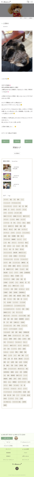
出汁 (8, 362)
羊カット (25, 342)
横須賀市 (5, 378)
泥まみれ (21, 282)
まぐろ (27, 289)
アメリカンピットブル (8, 259)
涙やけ (19, 348)
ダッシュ (5, 249)
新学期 (5, 285)
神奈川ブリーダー (22, 252)
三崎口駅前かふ (22, 292)
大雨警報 (25, 372)
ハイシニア (26, 358)
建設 (8, 375)
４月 (7, 322)
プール (16, 398)
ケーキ (5, 226)
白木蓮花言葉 (27, 272)
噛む (9, 242)
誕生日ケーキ (11, 226)
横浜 (14, 295)
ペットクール (13, 348)
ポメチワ (5, 262)
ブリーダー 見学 (18, 212)
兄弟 (14, 395)
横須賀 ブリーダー (17, 216)
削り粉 (15, 358)
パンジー (11, 272)
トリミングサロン (26, 232)
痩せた (26, 242)
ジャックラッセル (16, 262)
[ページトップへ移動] (16, 438)
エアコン (5, 385)
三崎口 (16, 289)
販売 (18, 199)
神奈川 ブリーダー (8, 216)
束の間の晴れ (6, 372)
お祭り (15, 378)
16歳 (8, 348)
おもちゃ (5, 338)
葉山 (11, 199)
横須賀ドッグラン (7, 312)
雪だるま (22, 249)
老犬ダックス (26, 345)
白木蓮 (21, 272)
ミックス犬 (12, 219)
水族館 (13, 279)
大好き (19, 378)
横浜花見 (19, 295)
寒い (14, 222)
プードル (24, 209)
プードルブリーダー (12, 368)
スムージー (19, 239)
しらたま (12, 352)
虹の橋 (5, 209)
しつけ (5, 242)
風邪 (23, 355)
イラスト (19, 222)
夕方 (13, 312)
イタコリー (6, 345)
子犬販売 (17, 275)
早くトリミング (19, 312)
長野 (16, 332)
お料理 (12, 362)
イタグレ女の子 (7, 332)
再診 (25, 352)
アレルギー (22, 269)
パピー (15, 355)
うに (5, 302)
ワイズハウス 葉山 (16, 401)
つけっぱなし (16, 385)
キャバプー (18, 209)
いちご (16, 282)
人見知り (5, 295)
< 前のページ (5, 141)
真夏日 (10, 378)
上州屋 (21, 398)
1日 (21, 385)
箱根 (21, 226)
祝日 (22, 279)
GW (23, 335)
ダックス (15, 206)
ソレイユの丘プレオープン (9, 309)
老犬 (20, 206)
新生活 (24, 295)
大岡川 (10, 295)
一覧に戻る (17, 141)
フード (24, 239)
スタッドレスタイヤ (8, 252)
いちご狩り (11, 282)
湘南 (26, 206)
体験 (29, 338)
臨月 (28, 315)
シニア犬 (10, 355)
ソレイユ (25, 375)
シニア (26, 355)
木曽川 (15, 338)
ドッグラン (18, 309)
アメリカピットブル (8, 325)
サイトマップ (25, 459)
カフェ (9, 285)
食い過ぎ (9, 302)
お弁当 (20, 362)
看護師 (21, 352)
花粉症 (16, 269)
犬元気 (16, 365)
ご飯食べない (16, 322)
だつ (22, 275)
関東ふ (16, 352)
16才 (5, 348)
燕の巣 (28, 395)
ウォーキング (20, 242)
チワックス (6, 219)
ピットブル (16, 259)
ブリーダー (6, 199)
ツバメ (17, 395)
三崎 (12, 289)
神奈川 (17, 219)
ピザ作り (24, 338)
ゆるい (24, 222)
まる (5, 375)
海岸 (11, 322)
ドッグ (22, 285)
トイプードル (6, 222)
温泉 (15, 229)
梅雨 (19, 355)
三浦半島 (24, 401)
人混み (17, 279)
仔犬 (5, 342)
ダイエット (14, 242)
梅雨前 (12, 372)
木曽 (13, 332)
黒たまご (5, 229)
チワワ (5, 212)
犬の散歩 (5, 282)
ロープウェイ (24, 229)
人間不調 (21, 365)
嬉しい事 (9, 395)
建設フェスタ (19, 375)
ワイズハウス (14, 315)
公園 (5, 395)
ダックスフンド (7, 279)
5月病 (5, 358)
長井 (23, 309)
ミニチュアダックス (8, 206)
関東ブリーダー (16, 285)
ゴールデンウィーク (17, 335)
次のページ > (28, 141)
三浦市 (10, 292)
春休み (12, 275)
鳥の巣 (5, 398)
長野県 (10, 338)
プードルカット (10, 342)
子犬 (14, 199)
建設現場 (13, 375)
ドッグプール (11, 398)
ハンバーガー (15, 302)
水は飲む (22, 322)
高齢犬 (5, 355)
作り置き (25, 362)
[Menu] (31, 1)
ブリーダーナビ (7, 239)
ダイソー (20, 388)
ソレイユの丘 (22, 302)
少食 (9, 358)
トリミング (18, 232)
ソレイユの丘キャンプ (8, 305)
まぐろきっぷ (21, 289)
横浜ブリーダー (26, 216)
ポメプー (20, 345)
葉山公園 (5, 272)
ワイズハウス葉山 (22, 315)
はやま (16, 372)
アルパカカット (18, 342)
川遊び (19, 338)
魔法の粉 (20, 358)
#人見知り (17, 153)
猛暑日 (5, 405)
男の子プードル (21, 368)
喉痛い (8, 365)
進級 (28, 295)
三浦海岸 (5, 292)
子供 (14, 325)
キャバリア (23, 219)
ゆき (10, 249)
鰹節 (5, 362)
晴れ (27, 368)
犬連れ (27, 309)
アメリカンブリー (24, 259)
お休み (27, 335)
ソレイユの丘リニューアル (19, 305)
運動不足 (23, 262)
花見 (27, 269)
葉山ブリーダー (7, 315)
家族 (16, 362)
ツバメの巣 (23, 395)
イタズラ (12, 232)
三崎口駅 (15, 292)
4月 (28, 282)
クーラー (25, 388)
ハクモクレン (6, 275)
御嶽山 (20, 332)
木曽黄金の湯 (26, 332)
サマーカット (6, 388)
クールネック (13, 388)
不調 (12, 365)
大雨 (21, 372)
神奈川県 (15, 252)
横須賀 (16, 226)
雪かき (17, 249)
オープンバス (24, 325)
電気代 (10, 385)
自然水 (24, 348)
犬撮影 (5, 368)
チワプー (16, 272)
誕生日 (28, 222)
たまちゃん (6, 352)
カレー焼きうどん (7, 401)
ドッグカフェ (6, 289)
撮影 (25, 365)
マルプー (13, 209)
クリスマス (10, 212)
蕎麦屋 (5, 335)
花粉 (10, 262)
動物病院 (13, 239)
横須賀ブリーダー (10, 269)
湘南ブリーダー (13, 345)
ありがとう (25, 378)
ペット (22, 199)
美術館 (9, 335)
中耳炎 (18, 325)
